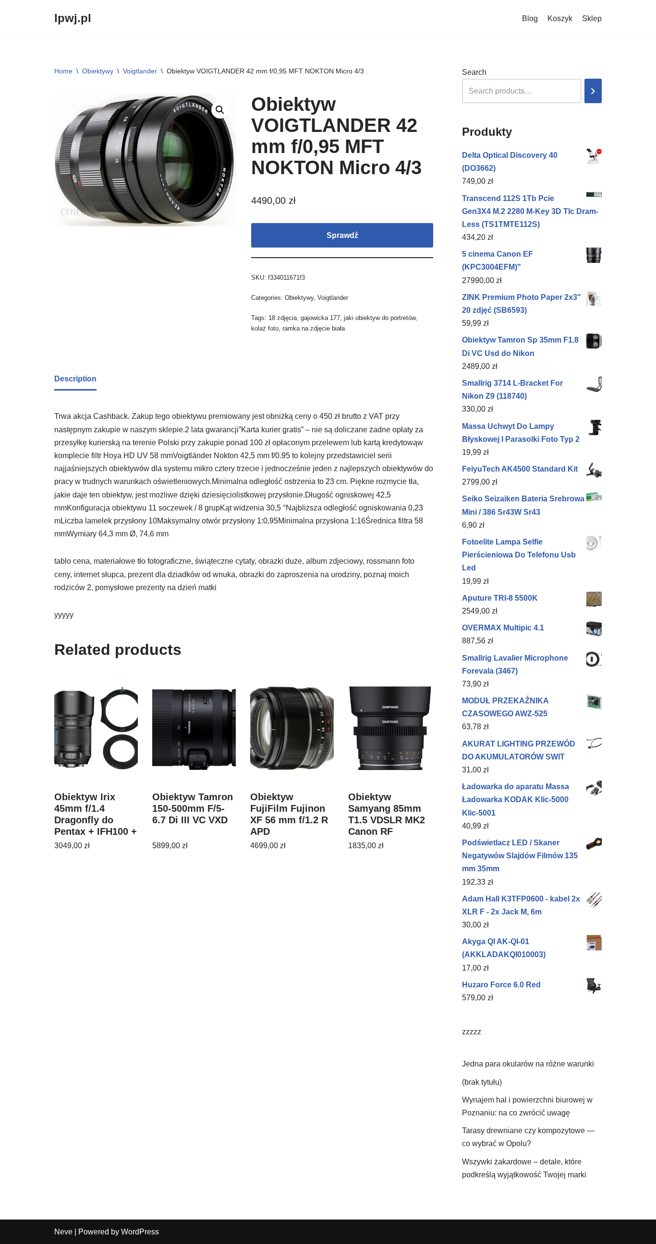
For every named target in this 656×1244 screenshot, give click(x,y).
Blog (530, 18)
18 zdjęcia (282, 317)
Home (63, 71)
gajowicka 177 (320, 317)
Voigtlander (140, 71)
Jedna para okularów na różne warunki (528, 1064)
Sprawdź (342, 235)
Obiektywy (97, 71)
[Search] (593, 91)
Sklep (592, 18)
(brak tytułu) (482, 1082)
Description (75, 379)
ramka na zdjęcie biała (313, 328)
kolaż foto (265, 328)
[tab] (75, 379)
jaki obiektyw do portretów (379, 317)
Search (474, 72)
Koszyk (559, 18)
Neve (63, 1232)
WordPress (140, 1232)
